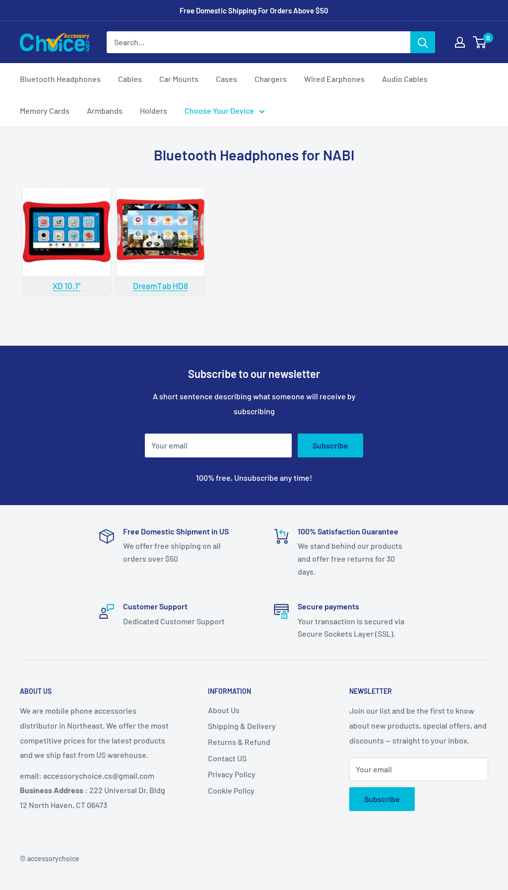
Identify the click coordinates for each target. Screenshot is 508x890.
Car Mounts (178, 78)
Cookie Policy (231, 790)
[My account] (460, 42)
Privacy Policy (231, 774)
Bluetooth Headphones (60, 78)
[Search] (422, 42)
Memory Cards (44, 110)
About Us (224, 710)
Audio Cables (405, 78)
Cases (226, 78)
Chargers (270, 78)
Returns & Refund (239, 741)
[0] (480, 42)
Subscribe (330, 445)
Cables (130, 78)
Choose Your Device (219, 110)
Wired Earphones (334, 78)
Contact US (227, 758)
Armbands (105, 110)
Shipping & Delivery (242, 726)
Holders (153, 110)
